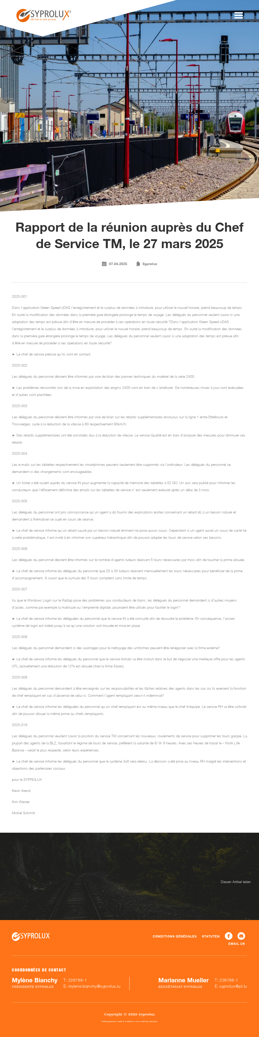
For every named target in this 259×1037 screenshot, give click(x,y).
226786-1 (77, 980)
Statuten (211, 936)
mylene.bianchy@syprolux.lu (94, 986)
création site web (135, 1021)
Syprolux (149, 264)
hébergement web (112, 1021)
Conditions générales (175, 936)
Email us (236, 944)
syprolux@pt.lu (233, 986)
